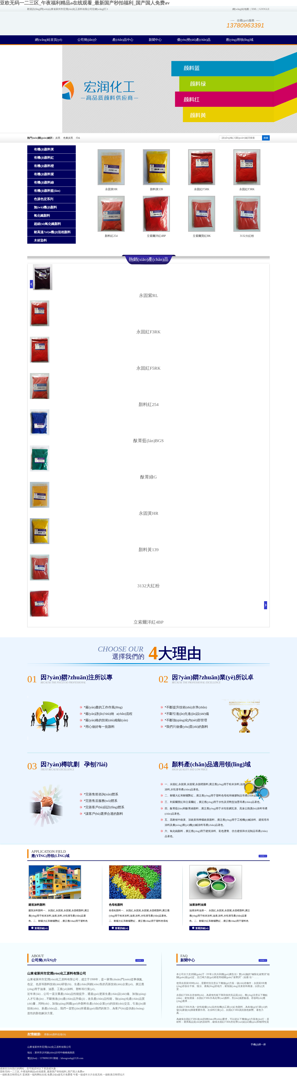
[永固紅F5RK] (201, 167)
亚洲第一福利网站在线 (34, 1074)
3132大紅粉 (247, 235)
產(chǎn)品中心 (122, 39)
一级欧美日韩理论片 (11, 1074)
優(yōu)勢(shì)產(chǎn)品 (194, 39)
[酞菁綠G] (39, 470)
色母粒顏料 (116, 904)
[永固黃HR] (111, 167)
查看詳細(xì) (41, 928)
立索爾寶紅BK (202, 235)
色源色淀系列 (43, 199)
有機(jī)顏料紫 (44, 174)
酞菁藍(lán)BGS (148, 440)
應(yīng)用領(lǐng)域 (239, 39)
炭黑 (57, 137)
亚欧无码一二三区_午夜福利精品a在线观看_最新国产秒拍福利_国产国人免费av (85, 2)
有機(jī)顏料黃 (44, 149)
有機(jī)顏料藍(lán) (47, 190)
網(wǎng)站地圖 (240, 9)
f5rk (78, 137)
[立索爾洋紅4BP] (156, 214)
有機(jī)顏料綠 (44, 182)
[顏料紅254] (111, 214)
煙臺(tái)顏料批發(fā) (55, 1034)
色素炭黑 (68, 137)
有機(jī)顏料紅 (44, 157)
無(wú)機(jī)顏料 (45, 207)
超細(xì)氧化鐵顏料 (47, 223)
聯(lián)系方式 (45, 48)
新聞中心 (155, 39)
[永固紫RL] (42, 289)
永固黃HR (111, 189)
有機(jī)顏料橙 (44, 166)
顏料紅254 (111, 235)
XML (254, 9)
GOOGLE (264, 9)
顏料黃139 (156, 189)
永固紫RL (148, 295)
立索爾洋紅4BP (156, 235)
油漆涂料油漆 (197, 904)
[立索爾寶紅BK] (201, 214)
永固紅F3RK (247, 189)
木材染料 (40, 240)
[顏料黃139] (156, 167)
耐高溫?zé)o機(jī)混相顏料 (52, 232)
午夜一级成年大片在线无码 (87, 1074)
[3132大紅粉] (247, 214)
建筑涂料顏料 (36, 904)
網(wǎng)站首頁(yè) (48, 39)
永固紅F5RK (201, 189)
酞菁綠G (148, 476)
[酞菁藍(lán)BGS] (39, 434)
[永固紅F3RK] (247, 167)
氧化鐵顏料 (42, 215)
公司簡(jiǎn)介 (87, 39)
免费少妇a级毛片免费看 (60, 1074)
